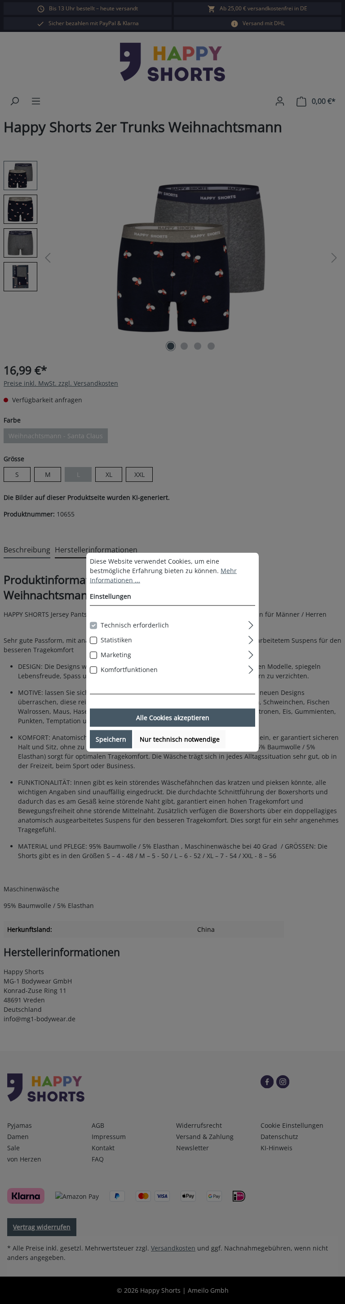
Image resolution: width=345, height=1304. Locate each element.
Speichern (111, 738)
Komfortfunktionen (129, 669)
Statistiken (116, 639)
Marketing (116, 654)
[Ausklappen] (251, 623)
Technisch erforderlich (135, 624)
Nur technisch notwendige (180, 738)
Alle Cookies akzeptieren (172, 717)
